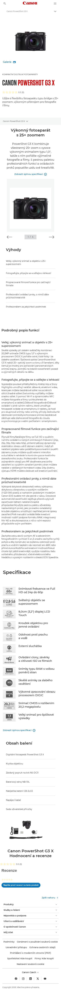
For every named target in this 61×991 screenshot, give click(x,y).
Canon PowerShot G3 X (14, 121)
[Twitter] (38, 978)
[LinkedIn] (30, 978)
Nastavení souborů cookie (30, 964)
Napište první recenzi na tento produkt (21, 886)
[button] (9, 237)
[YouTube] (45, 978)
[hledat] (4, 3)
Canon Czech (29, 972)
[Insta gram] (23, 978)
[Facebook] (16, 978)
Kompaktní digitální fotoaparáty (20, 74)
